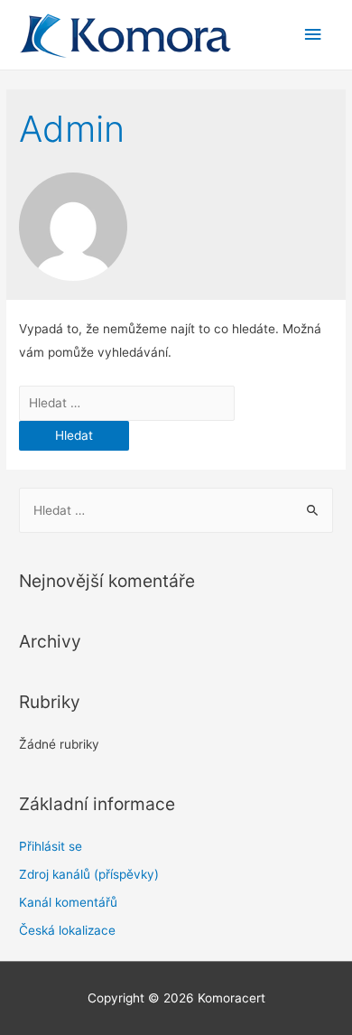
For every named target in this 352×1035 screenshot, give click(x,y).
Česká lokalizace (67, 930)
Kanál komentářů (68, 902)
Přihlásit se (50, 846)
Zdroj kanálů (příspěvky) (89, 874)
